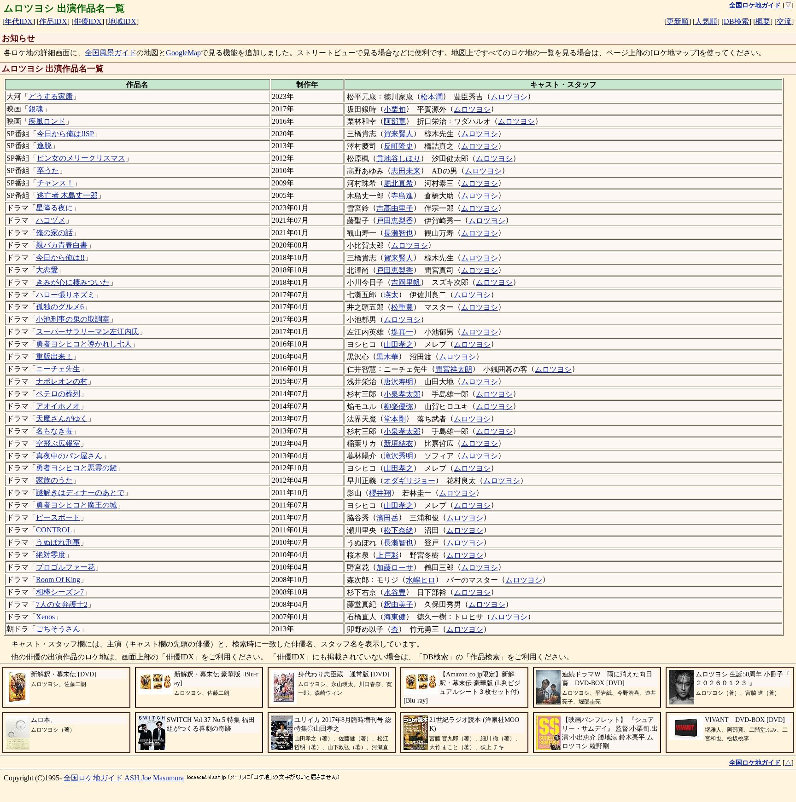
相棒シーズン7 (60, 592)
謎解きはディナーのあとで (80, 492)
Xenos (45, 617)
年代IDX (19, 21)
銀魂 (36, 109)
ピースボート (58, 517)
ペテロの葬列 (58, 394)
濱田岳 (387, 518)
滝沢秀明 (398, 456)
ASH (132, 778)
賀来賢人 (398, 134)
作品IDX (53, 21)
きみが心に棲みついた (73, 282)
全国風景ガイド (110, 53)
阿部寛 (395, 121)
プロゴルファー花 (65, 567)
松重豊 (402, 307)
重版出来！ (54, 356)
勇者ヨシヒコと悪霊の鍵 (76, 468)
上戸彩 (387, 555)
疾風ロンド (47, 121)
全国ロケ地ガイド (93, 778)
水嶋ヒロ (420, 580)
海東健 (395, 617)
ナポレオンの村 (62, 381)
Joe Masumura (162, 778)
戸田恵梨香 (394, 221)
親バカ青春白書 (62, 245)
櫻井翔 (380, 493)
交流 (784, 21)
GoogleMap (183, 53)
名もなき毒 (54, 431)
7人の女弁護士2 (62, 604)
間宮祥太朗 (453, 369)
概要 (762, 21)
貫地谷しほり (398, 158)
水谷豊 (395, 592)
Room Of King (58, 579)
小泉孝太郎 (402, 394)
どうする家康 (51, 96)
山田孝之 (398, 344)
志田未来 (406, 171)
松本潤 (432, 97)
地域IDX (122, 21)
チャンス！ (55, 183)
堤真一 (402, 332)
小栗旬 (395, 109)
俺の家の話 (54, 233)
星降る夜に (54, 208)
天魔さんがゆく (62, 418)
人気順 (706, 21)
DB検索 (736, 21)
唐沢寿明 (398, 382)
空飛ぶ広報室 (58, 443)
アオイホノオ (58, 406)
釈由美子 (398, 604)
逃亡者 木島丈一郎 (67, 195)
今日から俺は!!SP (65, 134)
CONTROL (54, 530)
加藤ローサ (394, 567)
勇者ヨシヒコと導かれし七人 (84, 344)
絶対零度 (50, 555)
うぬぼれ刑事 (58, 542)
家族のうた (54, 480)
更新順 (678, 21)
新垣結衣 (398, 443)
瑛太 (391, 295)
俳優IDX (88, 21)
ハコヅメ (50, 220)
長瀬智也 (398, 233)
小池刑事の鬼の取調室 (73, 319)
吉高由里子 (394, 208)
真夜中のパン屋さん (69, 456)
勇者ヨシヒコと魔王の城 (76, 505)
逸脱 (44, 146)
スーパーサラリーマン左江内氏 (87, 331)
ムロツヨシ (509, 97)
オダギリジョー (409, 481)
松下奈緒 (398, 530)
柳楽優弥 (398, 406)
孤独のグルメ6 (60, 307)
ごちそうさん (58, 629)
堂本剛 (395, 419)
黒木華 (387, 357)
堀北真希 (398, 183)
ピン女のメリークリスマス (81, 158)
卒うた (48, 170)
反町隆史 (398, 146)
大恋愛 (47, 270)
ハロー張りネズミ (65, 295)
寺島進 (402, 196)
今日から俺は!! (60, 257)
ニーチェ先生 (58, 369)
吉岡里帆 (406, 282)
